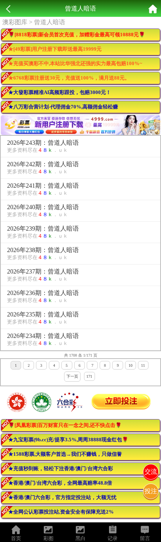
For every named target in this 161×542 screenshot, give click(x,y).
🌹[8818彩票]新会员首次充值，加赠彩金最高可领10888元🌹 (76, 34)
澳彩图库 (14, 22)
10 (130, 365)
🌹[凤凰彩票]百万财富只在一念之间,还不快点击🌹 (65, 425)
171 (89, 376)
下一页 (72, 376)
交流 (151, 471)
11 (143, 365)
